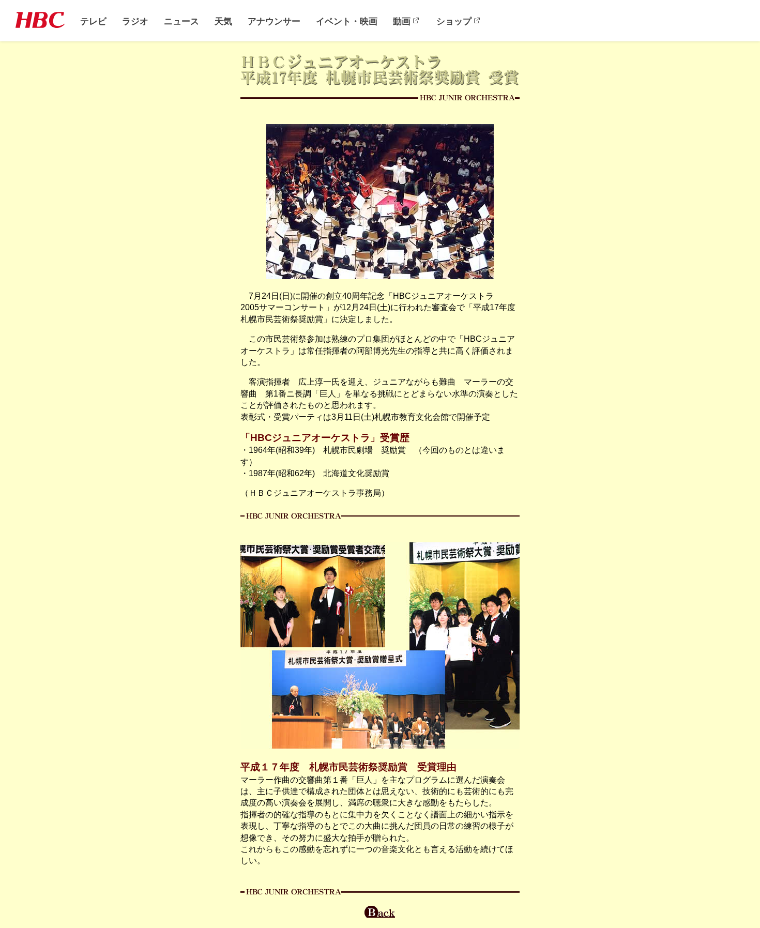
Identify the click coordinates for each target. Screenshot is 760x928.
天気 (223, 21)
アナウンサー (274, 21)
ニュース (181, 21)
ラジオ (135, 21)
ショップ (454, 21)
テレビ (93, 21)
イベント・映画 (346, 21)
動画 (402, 21)
